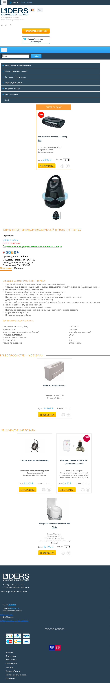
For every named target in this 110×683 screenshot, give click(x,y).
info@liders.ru (13, 608)
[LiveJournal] (18, 252)
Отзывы (18, 268)
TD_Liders (12, 604)
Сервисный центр (13, 671)
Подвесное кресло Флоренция (35, 460)
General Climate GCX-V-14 (54, 385)
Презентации (11, 659)
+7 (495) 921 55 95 (21, 620)
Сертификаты (11, 663)
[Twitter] (9, 252)
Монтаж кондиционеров (16, 675)
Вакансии (9, 652)
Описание (6, 268)
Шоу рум (9, 667)
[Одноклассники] (12, 252)
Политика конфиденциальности (16, 587)
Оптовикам (10, 678)
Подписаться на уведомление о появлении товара (32, 246)
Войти (15, 2)
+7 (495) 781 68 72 (7, 620)
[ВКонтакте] (6, 252)
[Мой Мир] (15, 252)
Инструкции (11, 656)
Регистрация (26, 2)
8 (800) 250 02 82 (6, 614)
